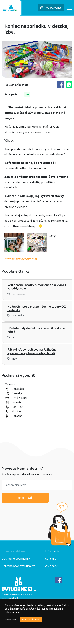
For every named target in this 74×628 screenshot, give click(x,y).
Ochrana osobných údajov (18, 566)
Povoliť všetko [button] (30, 619)
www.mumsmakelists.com (20, 259)
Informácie (52, 551)
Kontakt (50, 558)
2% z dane (51, 566)
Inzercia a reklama (13, 551)
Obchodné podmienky (16, 558)
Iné (27, 94)
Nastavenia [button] (11, 619)
